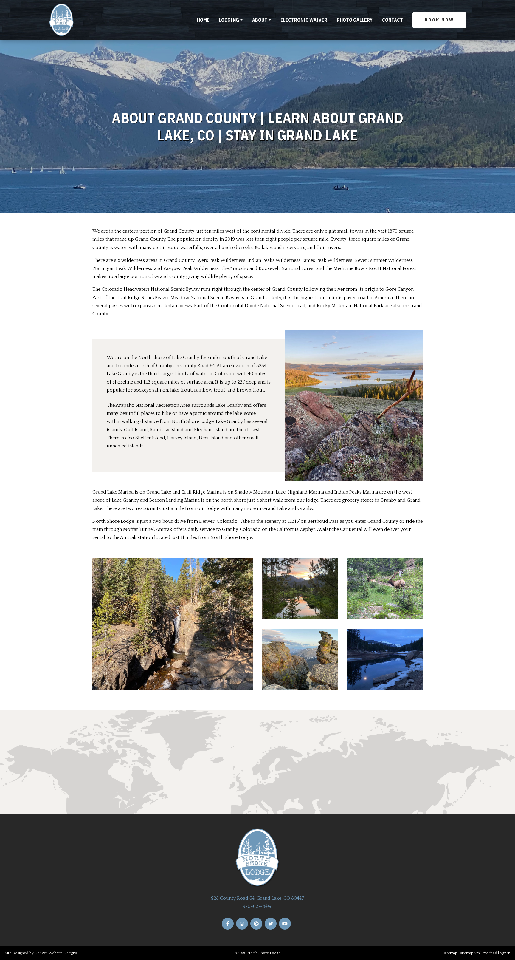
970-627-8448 (258, 906)
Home (203, 20)
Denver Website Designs (56, 953)
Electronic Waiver (303, 20)
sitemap (450, 953)
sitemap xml (470, 953)
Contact (392, 20)
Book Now (439, 20)
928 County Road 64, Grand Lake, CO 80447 (257, 898)
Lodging (229, 20)
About (259, 20)
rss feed (490, 953)
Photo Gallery (355, 20)
